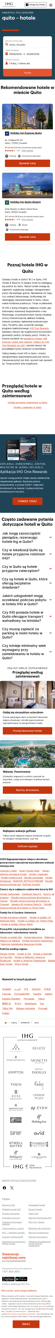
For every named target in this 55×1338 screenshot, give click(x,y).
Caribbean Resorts (31, 894)
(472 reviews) (27, 219)
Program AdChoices (11, 1236)
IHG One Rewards (39, 328)
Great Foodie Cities (29, 870)
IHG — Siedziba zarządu (13, 1232)
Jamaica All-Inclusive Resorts (26, 904)
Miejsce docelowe (14, 41)
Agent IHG (33, 1213)
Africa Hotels (21, 964)
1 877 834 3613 (11, 1271)
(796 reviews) (27, 151)
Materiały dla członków (39, 1228)
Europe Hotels (7, 953)
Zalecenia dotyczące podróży (12, 1223)
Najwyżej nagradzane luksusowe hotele (21, 944)
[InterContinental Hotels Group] (9, 4)
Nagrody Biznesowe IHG (39, 1217)
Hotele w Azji (24, 953)
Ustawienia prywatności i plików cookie (14, 1242)
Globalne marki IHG (11, 1209)
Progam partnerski (10, 1213)
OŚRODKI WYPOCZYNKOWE (28, 881)
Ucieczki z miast (8, 870)
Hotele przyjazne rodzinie (13, 917)
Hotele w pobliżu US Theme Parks (35, 920)
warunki (42, 1306)
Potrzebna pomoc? (11, 1217)
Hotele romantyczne (11, 877)
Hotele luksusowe (33, 937)
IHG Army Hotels (36, 1222)
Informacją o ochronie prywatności (21, 1313)
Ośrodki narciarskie (33, 877)
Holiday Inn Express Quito (26, 133)
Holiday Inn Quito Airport (25, 202)
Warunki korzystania (38, 1236)
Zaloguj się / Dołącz (37, 5)
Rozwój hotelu (35, 1209)
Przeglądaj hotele (36, 1205)
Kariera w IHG (8, 1205)
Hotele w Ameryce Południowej (29, 960)
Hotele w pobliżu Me (11, 937)
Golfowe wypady (31, 884)
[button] (50, 4)
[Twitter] (12, 1188)
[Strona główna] (5, 1023)
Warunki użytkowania (38, 1232)
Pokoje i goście (12, 59)
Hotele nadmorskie (10, 894)
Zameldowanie (12, 50)
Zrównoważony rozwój (13, 1228)
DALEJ (26, 1324)
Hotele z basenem (38, 874)
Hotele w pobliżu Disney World (17, 924)
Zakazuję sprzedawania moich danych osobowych (39, 1243)
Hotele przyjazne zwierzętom (37, 940)
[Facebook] (5, 1188)
